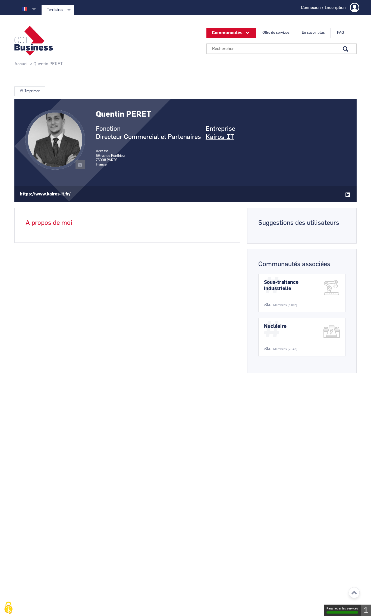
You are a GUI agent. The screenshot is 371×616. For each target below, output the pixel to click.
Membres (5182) (285, 305)
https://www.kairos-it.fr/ (45, 194)
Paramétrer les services (342, 608)
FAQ (340, 33)
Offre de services (276, 33)
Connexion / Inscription (323, 7)
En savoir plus (313, 33)
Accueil (21, 64)
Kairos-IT (220, 137)
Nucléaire (275, 326)
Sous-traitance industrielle (281, 285)
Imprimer (32, 91)
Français (24, 9)
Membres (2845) (285, 349)
